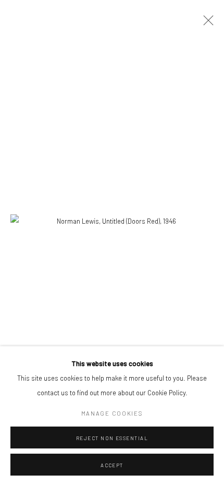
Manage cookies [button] (112, 413)
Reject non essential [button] (112, 438)
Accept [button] (112, 465)
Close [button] (206, 23)
